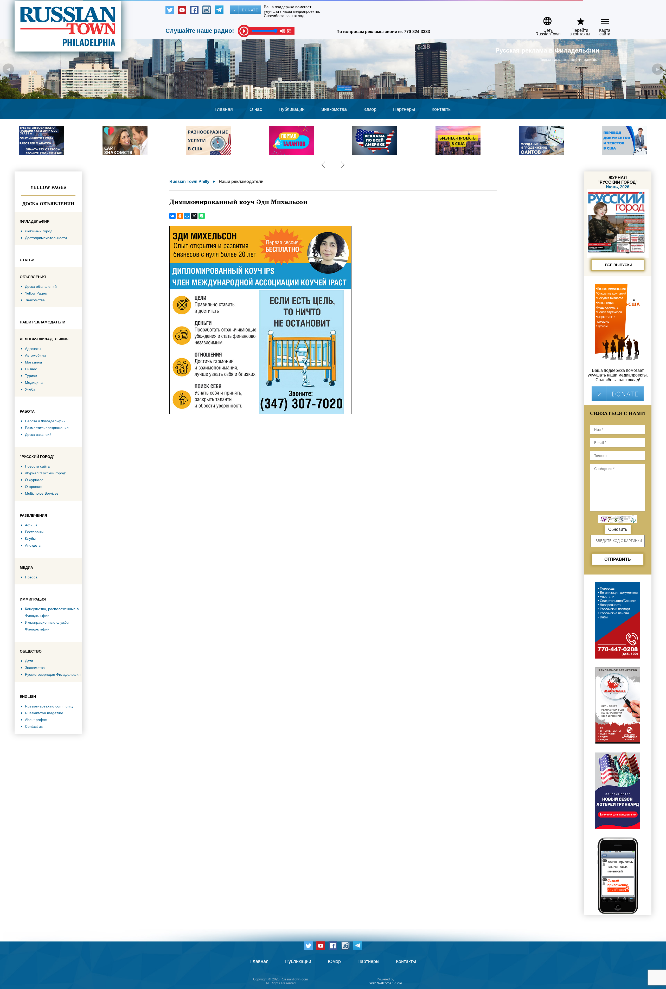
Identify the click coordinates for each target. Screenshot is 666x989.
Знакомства (334, 109)
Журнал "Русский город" (45, 473)
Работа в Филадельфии (45, 421)
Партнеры (404, 109)
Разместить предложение (47, 428)
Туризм (31, 376)
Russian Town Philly (189, 181)
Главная (224, 109)
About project (36, 720)
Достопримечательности (46, 238)
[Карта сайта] (600, 19)
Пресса (31, 577)
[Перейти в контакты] (576, 19)
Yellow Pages (48, 187)
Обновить (617, 529)
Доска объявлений (48, 204)
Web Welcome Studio (385, 983)
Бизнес (31, 369)
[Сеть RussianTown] (545, 19)
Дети (29, 661)
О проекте (33, 486)
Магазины (33, 362)
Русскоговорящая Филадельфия (53, 674)
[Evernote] (201, 216)
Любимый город (38, 231)
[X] (194, 216)
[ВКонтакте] (172, 216)
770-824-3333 (417, 31)
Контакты (442, 109)
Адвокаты (33, 349)
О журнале (34, 480)
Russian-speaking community (49, 706)
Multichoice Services (42, 493)
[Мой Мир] (187, 216)
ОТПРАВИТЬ (617, 559)
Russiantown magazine (44, 713)
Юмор (369, 109)
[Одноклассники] (180, 216)
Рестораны (34, 532)
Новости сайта (37, 466)
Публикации (292, 109)
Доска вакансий (38, 434)
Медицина (34, 382)
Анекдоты (33, 545)
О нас (255, 109)
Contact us (34, 726)
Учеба (30, 389)
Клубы (30, 539)
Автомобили (35, 355)
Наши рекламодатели (241, 181)
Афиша (31, 525)
